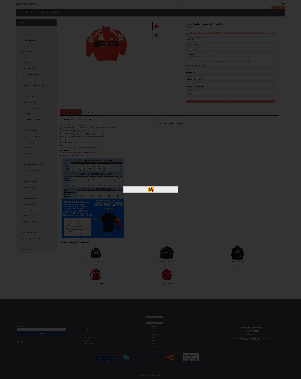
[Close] (177, 186)
